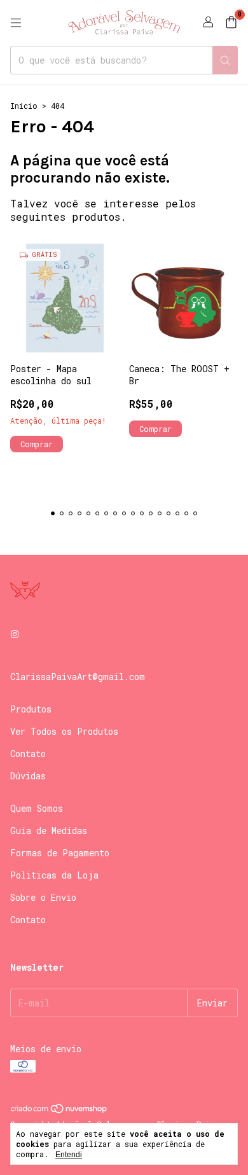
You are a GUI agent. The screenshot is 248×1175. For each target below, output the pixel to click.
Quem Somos (36, 808)
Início (24, 106)
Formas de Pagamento (59, 853)
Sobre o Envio (43, 897)
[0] (231, 23)
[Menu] (16, 23)
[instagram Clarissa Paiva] (14, 634)
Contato (28, 753)
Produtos (31, 709)
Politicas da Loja (54, 875)
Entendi (68, 1154)
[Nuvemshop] (59, 1111)
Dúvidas (28, 776)
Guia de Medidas (48, 830)
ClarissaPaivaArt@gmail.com (77, 677)
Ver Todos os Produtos (64, 731)
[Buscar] (225, 60)
